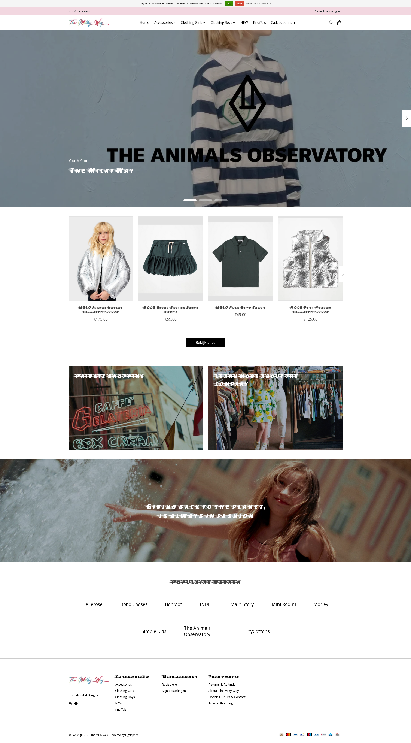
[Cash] (281, 735)
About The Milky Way (223, 690)
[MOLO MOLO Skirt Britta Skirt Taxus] (170, 258)
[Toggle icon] (331, 23)
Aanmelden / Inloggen (328, 11)
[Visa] (295, 735)
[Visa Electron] (316, 735)
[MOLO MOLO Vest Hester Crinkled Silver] (310, 258)
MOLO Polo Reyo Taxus (240, 307)
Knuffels (259, 22)
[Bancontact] (302, 735)
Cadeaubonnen (283, 22)
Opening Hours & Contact (227, 697)
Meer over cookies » (258, 3)
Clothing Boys (125, 697)
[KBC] (330, 735)
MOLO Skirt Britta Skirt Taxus (170, 309)
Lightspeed (132, 735)
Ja (229, 3)
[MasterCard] (288, 735)
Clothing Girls (124, 690)
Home (144, 22)
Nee (239, 3)
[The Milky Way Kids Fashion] (88, 22)
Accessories (123, 684)
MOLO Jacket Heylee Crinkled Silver (100, 309)
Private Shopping (220, 703)
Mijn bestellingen (174, 690)
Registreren (170, 684)
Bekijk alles (205, 342)
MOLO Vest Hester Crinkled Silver (310, 309)
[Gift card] (337, 735)
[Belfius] (323, 735)
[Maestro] (309, 735)
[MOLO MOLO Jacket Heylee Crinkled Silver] (100, 258)
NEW (244, 22)
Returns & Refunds (221, 684)
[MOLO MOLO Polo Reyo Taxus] (240, 258)
